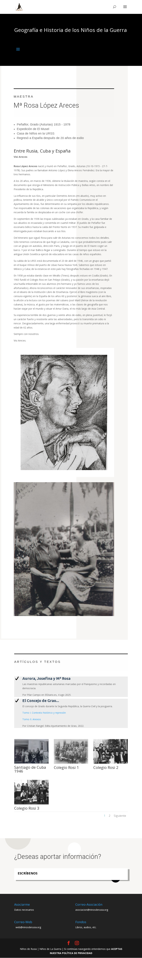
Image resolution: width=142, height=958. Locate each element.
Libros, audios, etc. (85, 927)
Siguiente (120, 816)
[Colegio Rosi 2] (110, 763)
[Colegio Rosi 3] (31, 804)
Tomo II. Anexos (31, 719)
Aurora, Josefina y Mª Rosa (46, 678)
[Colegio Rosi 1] (71, 763)
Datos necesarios (24, 909)
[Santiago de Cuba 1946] (31, 763)
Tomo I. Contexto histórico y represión (44, 712)
